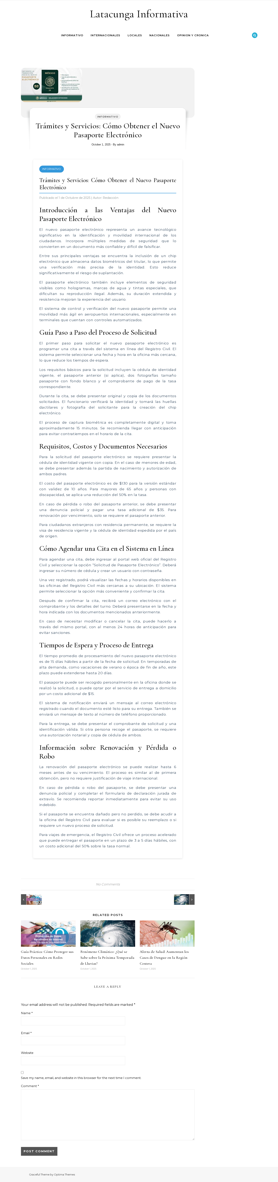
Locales (135, 35)
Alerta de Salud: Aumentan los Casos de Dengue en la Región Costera (164, 957)
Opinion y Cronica (193, 35)
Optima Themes (64, 1174)
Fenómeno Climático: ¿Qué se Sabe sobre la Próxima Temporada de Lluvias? (107, 957)
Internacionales (105, 35)
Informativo (72, 35)
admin (120, 144)
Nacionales (159, 35)
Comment (30, 1086)
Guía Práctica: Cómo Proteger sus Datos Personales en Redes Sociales (47, 957)
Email (26, 1033)
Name (27, 1013)
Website (27, 1053)
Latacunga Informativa (139, 13)
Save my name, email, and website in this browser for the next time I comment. (81, 1078)
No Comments (108, 884)
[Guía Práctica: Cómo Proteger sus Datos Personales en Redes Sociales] (30, 899)
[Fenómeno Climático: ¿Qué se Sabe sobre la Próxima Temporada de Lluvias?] (185, 899)
